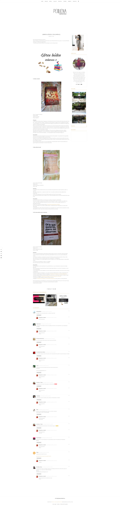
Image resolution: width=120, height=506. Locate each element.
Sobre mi (69, 1)
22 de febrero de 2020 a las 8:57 (48, 424)
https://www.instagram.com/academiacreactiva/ (46, 278)
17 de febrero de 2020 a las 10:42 (46, 311)
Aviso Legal (54, 504)
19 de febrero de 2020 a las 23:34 (51, 388)
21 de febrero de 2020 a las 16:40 (43, 409)
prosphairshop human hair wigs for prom (43, 456)
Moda (50, 1)
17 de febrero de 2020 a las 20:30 (49, 338)
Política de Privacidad (64, 504)
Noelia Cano (38, 323)
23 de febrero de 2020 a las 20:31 (46, 437)
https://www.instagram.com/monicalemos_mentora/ (51, 276)
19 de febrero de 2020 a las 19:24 (48, 382)
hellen (37, 452)
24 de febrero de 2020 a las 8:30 (44, 452)
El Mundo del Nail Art (40, 338)
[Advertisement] (60, 26)
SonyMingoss (38, 437)
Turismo (64, 1)
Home (42, 1)
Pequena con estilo (42, 317)
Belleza (46, 1)
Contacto (74, 1)
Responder (39, 315)
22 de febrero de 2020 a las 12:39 (51, 416)
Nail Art (55, 1)
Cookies (58, 504)
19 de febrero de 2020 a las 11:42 (43, 365)
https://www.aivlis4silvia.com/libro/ (53, 204)
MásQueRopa (38, 311)
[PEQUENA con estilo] (60, 11)
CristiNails (38, 395)
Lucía (37, 365)
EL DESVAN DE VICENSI (40, 352)
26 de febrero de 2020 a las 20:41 (51, 476)
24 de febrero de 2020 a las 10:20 (51, 460)
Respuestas (68, 323)
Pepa (37, 409)
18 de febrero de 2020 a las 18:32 (51, 317)
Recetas (59, 1)
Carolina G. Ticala (39, 382)
